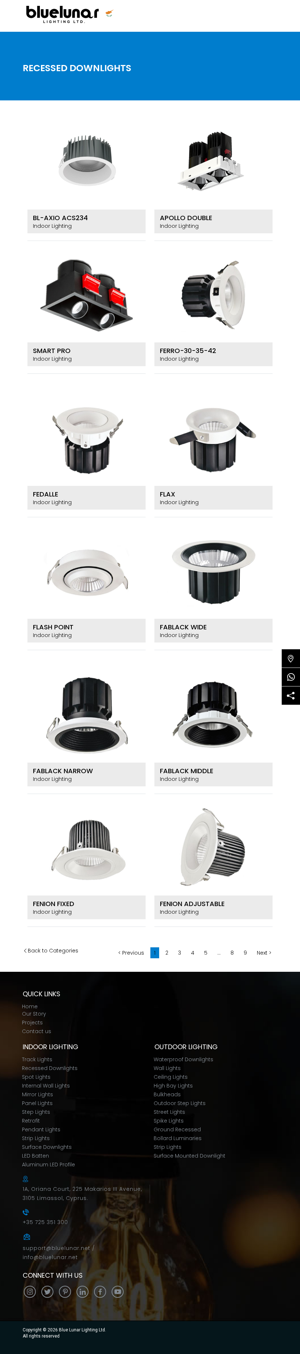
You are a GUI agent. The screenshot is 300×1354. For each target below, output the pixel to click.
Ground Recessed (177, 1129)
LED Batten (35, 1155)
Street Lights (169, 1112)
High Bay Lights (173, 1085)
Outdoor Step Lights (180, 1103)
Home (30, 1006)
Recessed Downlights (50, 1068)
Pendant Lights (41, 1129)
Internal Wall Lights (46, 1085)
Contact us (36, 1031)
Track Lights (37, 1059)
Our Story (34, 1013)
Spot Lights (36, 1077)
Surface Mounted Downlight (189, 1155)
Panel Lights (37, 1103)
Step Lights (36, 1112)
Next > (264, 952)
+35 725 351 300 (45, 1222)
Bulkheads (167, 1094)
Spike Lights (169, 1120)
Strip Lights (36, 1138)
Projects (32, 1022)
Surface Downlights (47, 1147)
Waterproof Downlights (183, 1059)
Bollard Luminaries (178, 1138)
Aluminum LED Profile (48, 1164)
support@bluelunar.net (57, 1248)
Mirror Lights (37, 1094)
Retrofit (31, 1120)
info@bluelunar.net (50, 1257)
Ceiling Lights (171, 1077)
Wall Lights (167, 1068)
